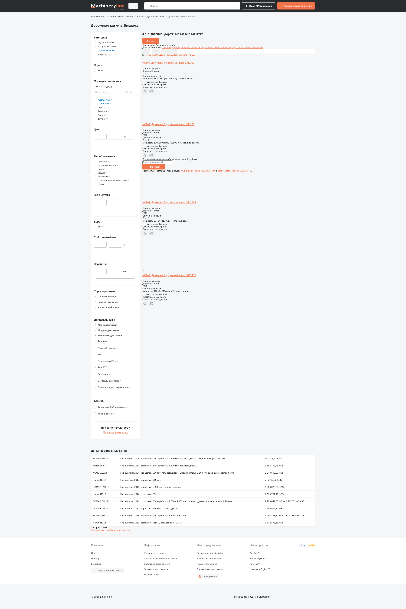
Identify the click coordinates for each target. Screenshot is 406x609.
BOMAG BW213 (101, 487)
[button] (145, 91)
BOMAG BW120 (101, 508)
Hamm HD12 (99, 480)
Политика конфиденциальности (160, 558)
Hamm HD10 (99, 494)
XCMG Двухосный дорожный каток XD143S (169, 275)
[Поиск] (147, 6)
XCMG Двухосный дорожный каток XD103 (168, 62)
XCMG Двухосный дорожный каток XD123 (168, 124)
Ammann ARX (100, 465)
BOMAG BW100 (101, 458)
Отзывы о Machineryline (156, 569)
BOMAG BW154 (101, 501)
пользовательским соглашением (234, 170)
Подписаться (153, 167)
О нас (94, 553)
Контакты (96, 564)
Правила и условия (154, 553)
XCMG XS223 (100, 473)
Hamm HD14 (99, 522)
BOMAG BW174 (101, 515)
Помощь (95, 558)
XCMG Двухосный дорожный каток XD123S (169, 202)
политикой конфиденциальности (198, 170)
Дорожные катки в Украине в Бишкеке (110, 530)
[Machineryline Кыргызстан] (107, 6)
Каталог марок (151, 574)
